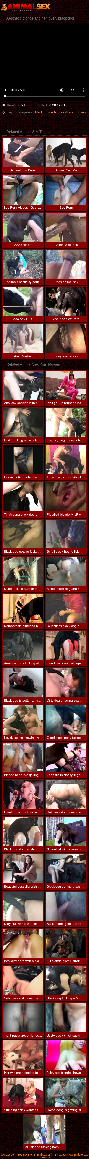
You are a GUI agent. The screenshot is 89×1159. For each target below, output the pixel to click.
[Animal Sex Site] (27, 7)
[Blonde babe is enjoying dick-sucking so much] (23, 757)
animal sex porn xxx (60, 1154)
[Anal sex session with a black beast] (23, 385)
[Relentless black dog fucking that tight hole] (66, 608)
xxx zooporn (8, 1154)
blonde (52, 112)
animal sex (40, 1154)
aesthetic (67, 112)
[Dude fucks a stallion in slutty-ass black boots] (23, 571)
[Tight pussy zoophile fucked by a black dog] (23, 1017)
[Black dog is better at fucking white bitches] (23, 682)
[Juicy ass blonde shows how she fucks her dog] (66, 1055)
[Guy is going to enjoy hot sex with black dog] (66, 422)
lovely (82, 112)
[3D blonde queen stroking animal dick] (66, 943)
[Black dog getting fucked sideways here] (23, 534)
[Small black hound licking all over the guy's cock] (66, 534)
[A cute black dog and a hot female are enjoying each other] (66, 571)
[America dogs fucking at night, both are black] (23, 645)
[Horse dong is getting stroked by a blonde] (66, 1092)
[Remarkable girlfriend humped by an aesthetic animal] (23, 608)
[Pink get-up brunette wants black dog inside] (66, 385)
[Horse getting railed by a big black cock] (23, 459)
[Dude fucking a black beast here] (23, 422)
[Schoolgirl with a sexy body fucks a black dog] (66, 831)
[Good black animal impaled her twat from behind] (66, 645)
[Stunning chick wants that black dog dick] (23, 1092)
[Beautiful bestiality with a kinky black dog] (23, 868)
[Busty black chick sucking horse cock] (66, 1017)
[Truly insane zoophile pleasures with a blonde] (66, 459)
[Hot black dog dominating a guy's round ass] (66, 794)
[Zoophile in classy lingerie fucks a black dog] (66, 757)
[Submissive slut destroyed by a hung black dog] (23, 980)
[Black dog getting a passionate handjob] (66, 868)
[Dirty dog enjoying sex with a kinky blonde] (66, 682)
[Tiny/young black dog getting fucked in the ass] (23, 496)
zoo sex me (25, 1154)
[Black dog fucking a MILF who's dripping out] (66, 980)
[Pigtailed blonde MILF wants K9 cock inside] (66, 496)
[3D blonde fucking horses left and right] (44, 1129)
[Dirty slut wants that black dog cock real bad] (23, 906)
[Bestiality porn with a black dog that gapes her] (23, 943)
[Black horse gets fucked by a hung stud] (66, 906)
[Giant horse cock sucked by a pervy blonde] (23, 794)
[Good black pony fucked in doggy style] (66, 720)
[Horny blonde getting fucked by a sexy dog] (23, 1055)
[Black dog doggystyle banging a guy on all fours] (23, 831)
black (39, 112)
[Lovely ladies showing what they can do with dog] (23, 720)
